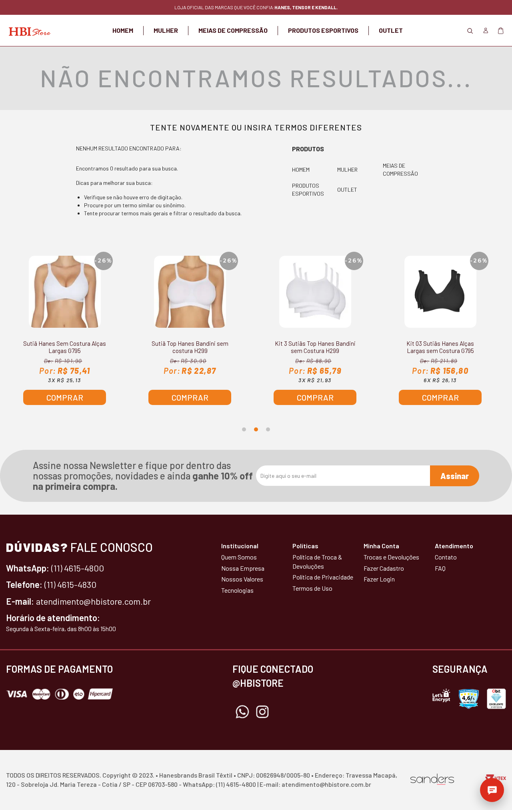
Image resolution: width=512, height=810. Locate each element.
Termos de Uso (312, 588)
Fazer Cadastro (384, 568)
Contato (446, 557)
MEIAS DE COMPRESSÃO (233, 30)
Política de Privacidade (322, 577)
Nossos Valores (242, 579)
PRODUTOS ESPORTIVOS (323, 30)
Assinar (454, 476)
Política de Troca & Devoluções (317, 561)
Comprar (64, 397)
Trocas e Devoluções (391, 557)
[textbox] (256, 56)
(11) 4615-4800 (77, 568)
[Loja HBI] (28, 30)
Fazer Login (379, 579)
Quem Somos (239, 557)
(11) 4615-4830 (70, 584)
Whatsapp (242, 712)
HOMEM (122, 30)
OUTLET (391, 30)
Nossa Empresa (242, 568)
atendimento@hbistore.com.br (93, 601)
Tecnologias (237, 590)
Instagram (262, 712)
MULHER (166, 30)
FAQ (440, 568)
